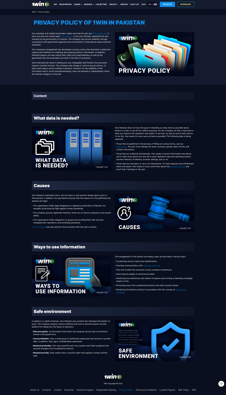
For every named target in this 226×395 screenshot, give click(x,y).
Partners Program (85, 390)
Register (167, 4)
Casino (77, 4)
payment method (177, 166)
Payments (69, 390)
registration (121, 146)
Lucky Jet (134, 4)
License (57, 390)
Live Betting (101, 4)
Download (185, 4)
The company (39, 227)
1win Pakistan (67, 36)
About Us (34, 390)
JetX (143, 4)
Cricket (113, 4)
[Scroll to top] (221, 384)
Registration (65, 4)
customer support (151, 265)
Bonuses (88, 4)
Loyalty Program (167, 390)
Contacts (46, 390)
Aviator (124, 4)
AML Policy (183, 390)
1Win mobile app (99, 33)
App (55, 4)
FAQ (194, 390)
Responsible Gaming (106, 390)
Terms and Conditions (146, 390)
